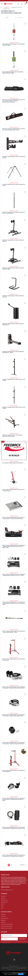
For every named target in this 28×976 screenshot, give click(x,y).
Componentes (4, 900)
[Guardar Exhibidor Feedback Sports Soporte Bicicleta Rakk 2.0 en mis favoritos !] (25, 220)
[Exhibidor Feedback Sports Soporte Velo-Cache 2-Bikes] (14, 367)
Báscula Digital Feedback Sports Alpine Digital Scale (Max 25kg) (13, 44)
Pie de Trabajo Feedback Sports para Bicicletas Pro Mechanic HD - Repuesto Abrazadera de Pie (13, 828)
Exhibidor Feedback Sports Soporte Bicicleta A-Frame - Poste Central (13, 213)
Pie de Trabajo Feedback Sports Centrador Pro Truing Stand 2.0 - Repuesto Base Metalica (13, 518)
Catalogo (3, 922)
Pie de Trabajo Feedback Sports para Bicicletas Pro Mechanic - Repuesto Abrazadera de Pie (13, 715)
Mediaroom (3, 920)
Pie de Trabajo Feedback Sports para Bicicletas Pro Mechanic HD (13, 771)
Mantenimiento (4, 902)
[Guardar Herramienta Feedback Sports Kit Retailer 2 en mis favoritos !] (25, 443)
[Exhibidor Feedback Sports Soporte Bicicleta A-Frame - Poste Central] (14, 200)
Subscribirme (22, 938)
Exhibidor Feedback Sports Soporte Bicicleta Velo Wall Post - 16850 (13, 352)
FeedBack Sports (6, 8)
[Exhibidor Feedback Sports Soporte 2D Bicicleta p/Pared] (14, 144)
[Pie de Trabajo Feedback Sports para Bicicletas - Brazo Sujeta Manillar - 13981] (14, 619)
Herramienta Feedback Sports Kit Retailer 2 (12, 463)
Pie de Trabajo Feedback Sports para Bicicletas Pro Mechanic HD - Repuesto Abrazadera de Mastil (13, 799)
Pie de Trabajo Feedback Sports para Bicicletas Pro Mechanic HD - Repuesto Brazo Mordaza (13, 856)
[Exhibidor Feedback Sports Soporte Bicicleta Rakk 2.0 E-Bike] (14, 255)
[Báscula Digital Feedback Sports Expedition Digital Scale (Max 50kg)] (14, 59)
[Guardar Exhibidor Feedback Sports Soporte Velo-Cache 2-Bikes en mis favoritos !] (25, 359)
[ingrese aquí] (14, 968)
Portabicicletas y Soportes (16, 7)
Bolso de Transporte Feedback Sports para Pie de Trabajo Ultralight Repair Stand (13, 129)
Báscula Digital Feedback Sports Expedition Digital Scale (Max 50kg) (12, 72)
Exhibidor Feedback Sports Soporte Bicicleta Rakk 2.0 (13, 241)
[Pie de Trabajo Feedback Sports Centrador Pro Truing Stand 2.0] (14, 477)
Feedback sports (14, 42)
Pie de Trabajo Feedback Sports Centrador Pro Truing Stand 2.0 (13, 490)
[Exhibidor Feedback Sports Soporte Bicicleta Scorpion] (14, 283)
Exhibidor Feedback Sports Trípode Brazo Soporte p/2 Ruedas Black (12, 435)
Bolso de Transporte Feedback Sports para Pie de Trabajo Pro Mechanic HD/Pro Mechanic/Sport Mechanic (13, 101)
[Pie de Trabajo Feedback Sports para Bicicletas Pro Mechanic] (14, 647)
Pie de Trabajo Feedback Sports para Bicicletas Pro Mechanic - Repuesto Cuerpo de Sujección (13, 743)
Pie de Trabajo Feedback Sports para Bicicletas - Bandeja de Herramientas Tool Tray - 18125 (13, 575)
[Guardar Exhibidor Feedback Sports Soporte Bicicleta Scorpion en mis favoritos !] (25, 275)
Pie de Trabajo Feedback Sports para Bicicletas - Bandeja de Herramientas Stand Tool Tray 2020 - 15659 (13, 546)
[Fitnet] (8, 4)
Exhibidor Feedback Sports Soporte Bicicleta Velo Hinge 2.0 (13, 324)
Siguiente (22, 864)
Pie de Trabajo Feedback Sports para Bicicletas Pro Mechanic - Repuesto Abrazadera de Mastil (13, 687)
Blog (2, 908)
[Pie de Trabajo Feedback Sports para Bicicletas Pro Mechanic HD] (14, 758)
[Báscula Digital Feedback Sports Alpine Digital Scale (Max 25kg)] (14, 31)
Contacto (3, 914)
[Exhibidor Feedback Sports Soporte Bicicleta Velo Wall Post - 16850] (14, 339)
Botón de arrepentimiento (7, 926)
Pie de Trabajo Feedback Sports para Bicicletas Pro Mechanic (13, 659)
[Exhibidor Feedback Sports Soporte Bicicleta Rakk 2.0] (14, 228)
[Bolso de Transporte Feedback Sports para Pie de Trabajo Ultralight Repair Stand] (14, 116)
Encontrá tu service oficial (7, 924)
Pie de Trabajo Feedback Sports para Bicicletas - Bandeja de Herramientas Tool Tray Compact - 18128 (13, 603)
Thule (2, 906)
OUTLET (2, 904)
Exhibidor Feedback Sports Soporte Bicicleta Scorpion (13, 296)
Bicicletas (3, 898)
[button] (18, 3)
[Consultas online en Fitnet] (14, 959)
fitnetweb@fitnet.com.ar (7, 889)
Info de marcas (4, 918)
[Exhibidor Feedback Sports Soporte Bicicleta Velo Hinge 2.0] (14, 311)
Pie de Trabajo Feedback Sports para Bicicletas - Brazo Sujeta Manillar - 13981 (13, 632)
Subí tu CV (3, 916)
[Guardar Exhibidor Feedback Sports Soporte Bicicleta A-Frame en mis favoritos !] (25, 164)
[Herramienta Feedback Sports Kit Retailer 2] (14, 450)
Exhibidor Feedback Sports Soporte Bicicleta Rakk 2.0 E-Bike (13, 268)
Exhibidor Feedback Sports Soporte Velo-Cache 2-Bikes (13, 380)
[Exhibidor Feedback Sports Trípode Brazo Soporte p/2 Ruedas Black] (14, 423)
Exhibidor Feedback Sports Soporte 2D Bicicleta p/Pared (13, 157)
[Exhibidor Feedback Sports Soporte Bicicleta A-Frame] (14, 172)
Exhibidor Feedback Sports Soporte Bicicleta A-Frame (13, 185)
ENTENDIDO (21, 974)
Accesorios (6, 7)
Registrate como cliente (6, 928)
